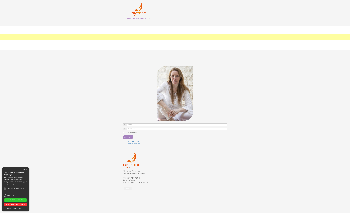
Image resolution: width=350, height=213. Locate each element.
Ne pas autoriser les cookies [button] (15, 204)
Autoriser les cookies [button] (15, 200)
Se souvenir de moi (131, 133)
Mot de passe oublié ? (134, 144)
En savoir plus (19, 184)
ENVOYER (128, 188)
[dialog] (15, 189)
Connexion (128, 137)
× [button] (26, 169)
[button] (15, 208)
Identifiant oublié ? (133, 141)
